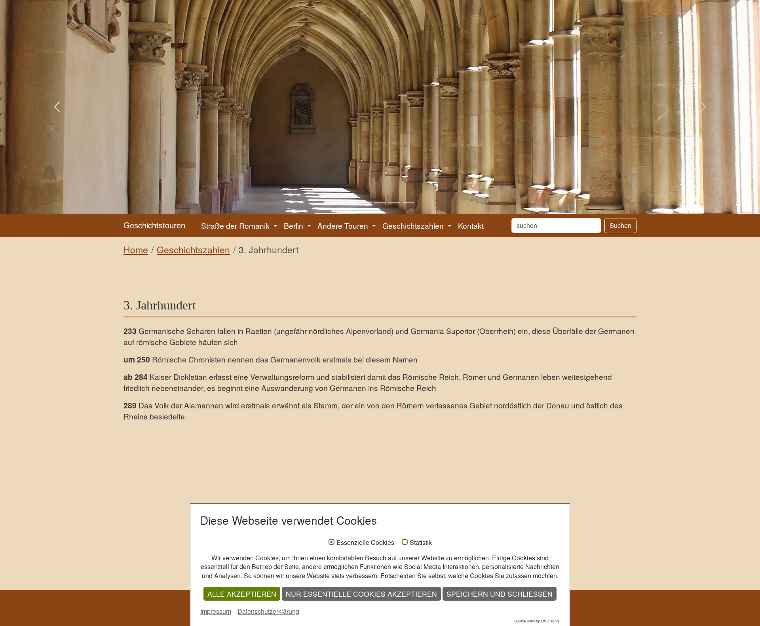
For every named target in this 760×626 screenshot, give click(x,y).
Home (136, 249)
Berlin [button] (294, 225)
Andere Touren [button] (343, 225)
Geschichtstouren (154, 225)
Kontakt (471, 225)
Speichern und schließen (499, 594)
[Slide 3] (380, 202)
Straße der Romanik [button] (236, 225)
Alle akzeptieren (241, 594)
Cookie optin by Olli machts (537, 621)
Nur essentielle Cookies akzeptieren (361, 594)
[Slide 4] (394, 202)
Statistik (421, 542)
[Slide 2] (366, 202)
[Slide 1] (351, 202)
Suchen (620, 225)
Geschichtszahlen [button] (414, 225)
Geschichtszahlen (193, 249)
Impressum (215, 611)
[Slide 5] (408, 202)
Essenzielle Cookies (365, 542)
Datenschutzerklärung (268, 611)
